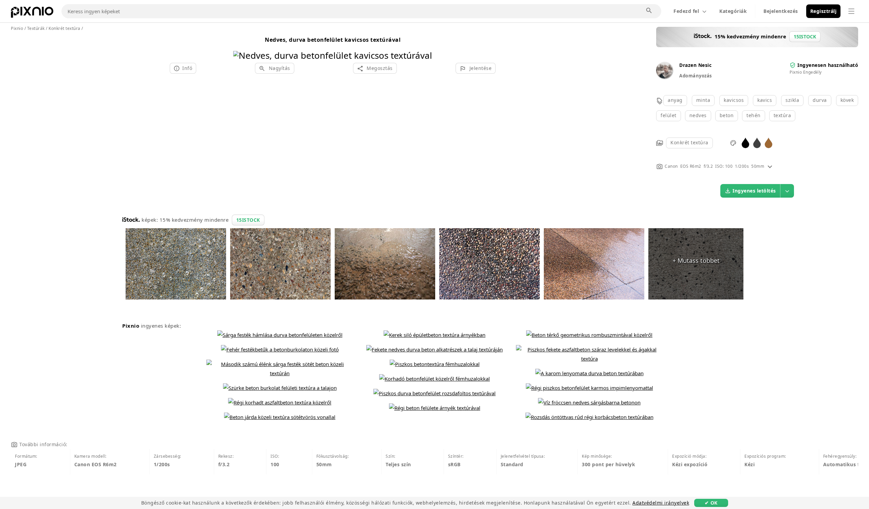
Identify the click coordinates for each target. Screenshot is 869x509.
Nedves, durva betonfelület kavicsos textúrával (333, 39)
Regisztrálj (823, 11)
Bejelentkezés (780, 11)
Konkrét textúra (689, 142)
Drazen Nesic (695, 65)
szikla (792, 100)
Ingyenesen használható (827, 65)
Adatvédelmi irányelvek (660, 502)
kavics (764, 100)
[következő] (424, 47)
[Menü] (851, 11)
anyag (675, 100)
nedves (698, 115)
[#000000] (745, 142)
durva (820, 100)
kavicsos (734, 100)
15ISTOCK (248, 220)
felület (669, 115)
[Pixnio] (32, 13)
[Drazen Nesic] (664, 76)
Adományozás (695, 76)
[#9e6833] (768, 142)
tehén (753, 115)
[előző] (240, 47)
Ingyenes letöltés (754, 190)
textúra (782, 115)
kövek (847, 100)
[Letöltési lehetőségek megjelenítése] (787, 191)
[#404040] (757, 142)
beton (727, 115)
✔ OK (711, 502)
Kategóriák (733, 11)
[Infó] (769, 166)
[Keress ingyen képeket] (649, 10)
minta (703, 100)
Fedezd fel (686, 11)
